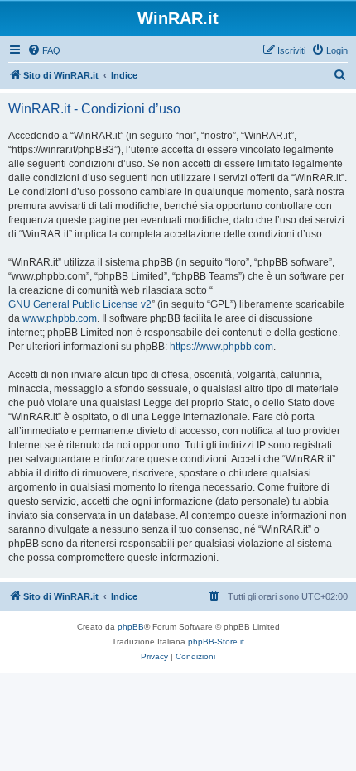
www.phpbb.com (59, 318)
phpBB (131, 626)
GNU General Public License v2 (80, 304)
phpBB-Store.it (216, 641)
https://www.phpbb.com (221, 346)
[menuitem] (43, 50)
